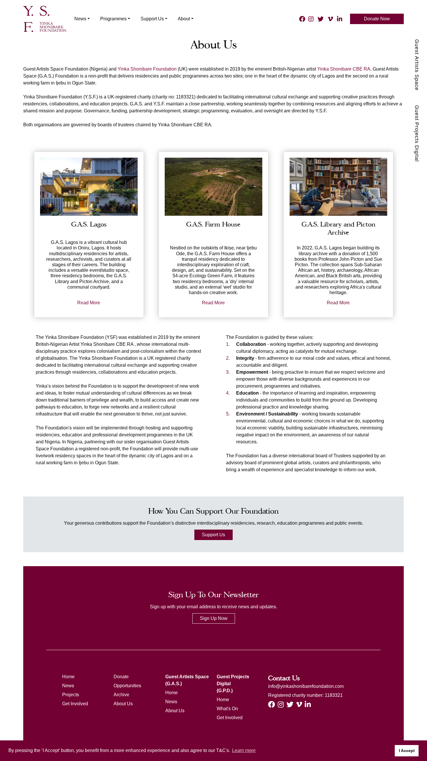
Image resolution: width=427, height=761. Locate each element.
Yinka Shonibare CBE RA (343, 68)
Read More (88, 302)
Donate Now (377, 18)
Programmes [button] (113, 18)
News (68, 685)
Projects (70, 694)
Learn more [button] (244, 750)
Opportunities (127, 685)
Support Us (213, 534)
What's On (227, 708)
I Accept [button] (407, 750)
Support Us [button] (152, 18)
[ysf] (44, 18)
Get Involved (75, 703)
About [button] (184, 18)
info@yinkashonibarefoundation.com (306, 686)
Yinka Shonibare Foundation (147, 68)
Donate (121, 676)
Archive (121, 694)
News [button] (80, 18)
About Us (123, 703)
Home (68, 676)
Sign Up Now (213, 618)
